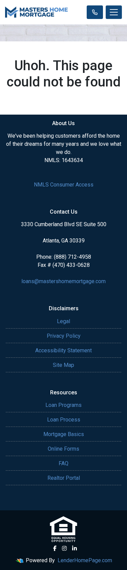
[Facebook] (55, 548)
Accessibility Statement (63, 350)
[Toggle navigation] (114, 12)
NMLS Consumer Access (63, 184)
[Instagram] (64, 548)
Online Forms (63, 449)
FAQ (63, 463)
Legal (63, 321)
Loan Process (63, 419)
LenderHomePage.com (85, 560)
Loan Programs (63, 405)
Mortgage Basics (63, 434)
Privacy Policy (64, 336)
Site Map (63, 365)
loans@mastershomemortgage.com (63, 281)
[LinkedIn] (74, 548)
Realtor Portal (63, 478)
